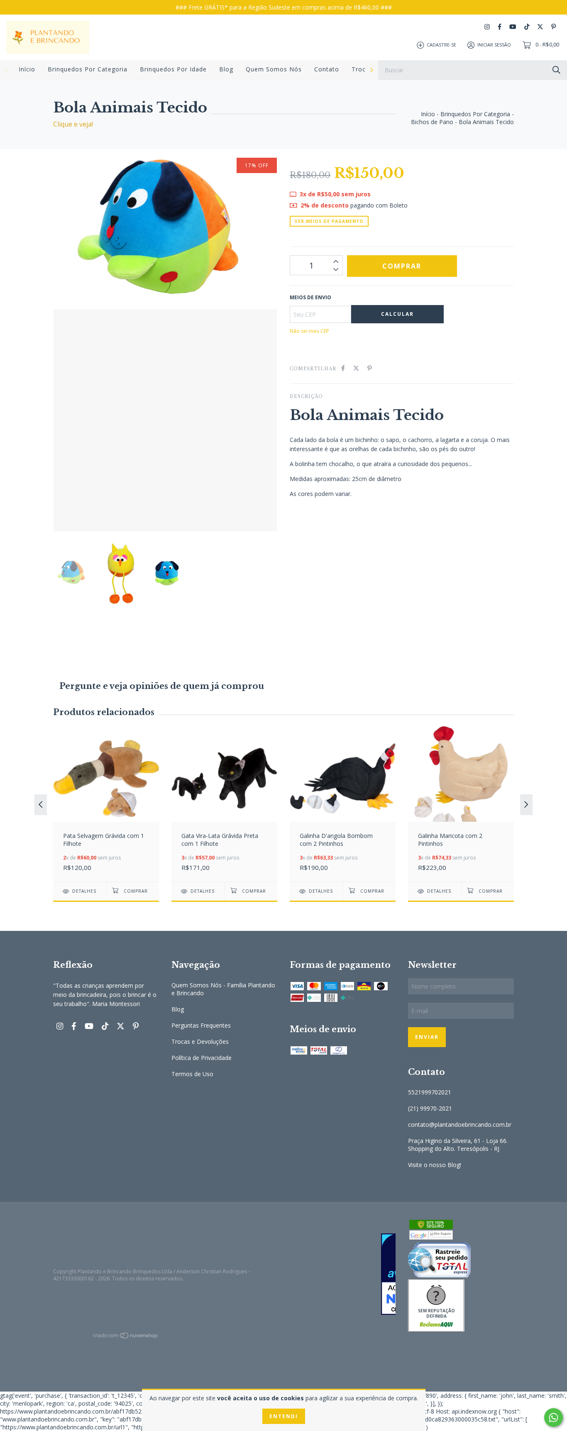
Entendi (283, 1416)
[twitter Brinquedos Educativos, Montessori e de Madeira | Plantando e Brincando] (540, 26)
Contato (326, 69)
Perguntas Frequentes (201, 1025)
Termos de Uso (192, 1074)
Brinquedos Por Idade (173, 69)
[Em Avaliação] (343, 1275)
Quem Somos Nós (274, 69)
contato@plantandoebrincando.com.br (459, 1124)
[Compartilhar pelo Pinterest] (369, 368)
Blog (226, 69)
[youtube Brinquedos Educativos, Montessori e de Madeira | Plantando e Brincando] (512, 26)
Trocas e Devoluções (200, 1041)
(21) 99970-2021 (430, 1108)
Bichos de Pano (432, 122)
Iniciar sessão (494, 45)
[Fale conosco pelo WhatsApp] (553, 1417)
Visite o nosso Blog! (434, 1165)
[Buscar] (556, 69)
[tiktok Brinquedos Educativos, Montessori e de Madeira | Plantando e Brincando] (527, 26)
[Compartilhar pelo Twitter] (356, 368)
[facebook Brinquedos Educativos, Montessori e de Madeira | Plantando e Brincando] (499, 26)
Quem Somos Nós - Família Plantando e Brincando (223, 989)
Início (27, 69)
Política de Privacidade (201, 1058)
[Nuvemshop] (126, 1337)
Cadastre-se (441, 45)
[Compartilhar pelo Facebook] (343, 368)
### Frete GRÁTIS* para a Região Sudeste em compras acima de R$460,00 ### (284, 7)
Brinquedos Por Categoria (87, 69)
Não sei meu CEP (309, 331)
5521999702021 (429, 1092)
